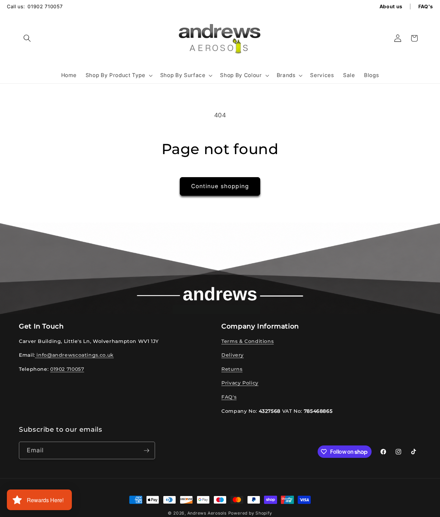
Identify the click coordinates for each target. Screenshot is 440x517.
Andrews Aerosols (207, 513)
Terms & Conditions (247, 341)
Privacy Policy (239, 383)
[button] (27, 38)
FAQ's (228, 397)
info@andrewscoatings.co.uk (74, 355)
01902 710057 (45, 6)
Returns (231, 369)
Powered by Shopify (250, 513)
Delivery (232, 355)
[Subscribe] (146, 451)
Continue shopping (220, 186)
